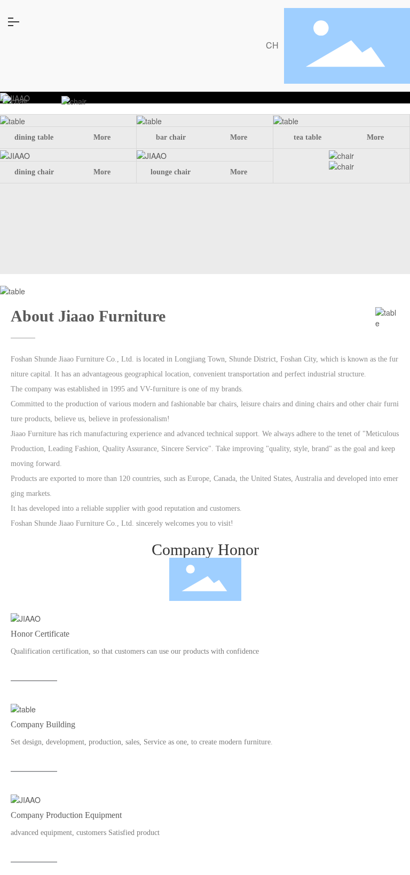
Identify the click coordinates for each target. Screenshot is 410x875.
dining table (33, 137)
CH (272, 45)
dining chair (34, 172)
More (102, 137)
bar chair (171, 137)
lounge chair (171, 172)
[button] (205, 92)
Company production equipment (71, 799)
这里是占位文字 (40, 617)
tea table (307, 137)
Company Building (46, 709)
